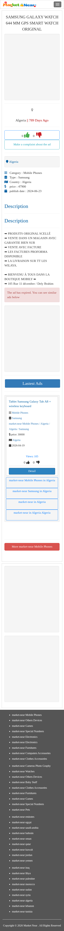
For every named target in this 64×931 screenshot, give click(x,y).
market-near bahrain (22, 833)
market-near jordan (22, 855)
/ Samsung (23, 429)
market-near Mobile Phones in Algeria (32, 480)
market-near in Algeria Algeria (32, 512)
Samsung (17, 418)
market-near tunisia (22, 911)
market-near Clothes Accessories (29, 758)
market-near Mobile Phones (24, 423)
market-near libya (21, 873)
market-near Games (22, 725)
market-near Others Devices (27, 720)
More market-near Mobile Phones (32, 546)
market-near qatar (21, 844)
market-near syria (21, 895)
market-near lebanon (23, 906)
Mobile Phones (20, 412)
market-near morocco (23, 884)
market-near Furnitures (24, 747)
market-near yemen (22, 860)
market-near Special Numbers (28, 731)
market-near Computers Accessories (31, 753)
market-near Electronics (24, 736)
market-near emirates (23, 816)
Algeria (16, 440)
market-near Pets (21, 809)
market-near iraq (21, 867)
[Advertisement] (32, 67)
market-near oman (21, 838)
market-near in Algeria (32, 502)
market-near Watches (23, 771)
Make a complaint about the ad (32, 144)
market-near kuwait (22, 849)
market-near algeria (22, 900)
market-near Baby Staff (24, 782)
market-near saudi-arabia (25, 827)
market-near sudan (22, 889)
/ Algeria (43, 423)
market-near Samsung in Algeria (32, 491)
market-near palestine (23, 878)
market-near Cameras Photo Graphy (31, 765)
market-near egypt (21, 822)
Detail (32, 471)
